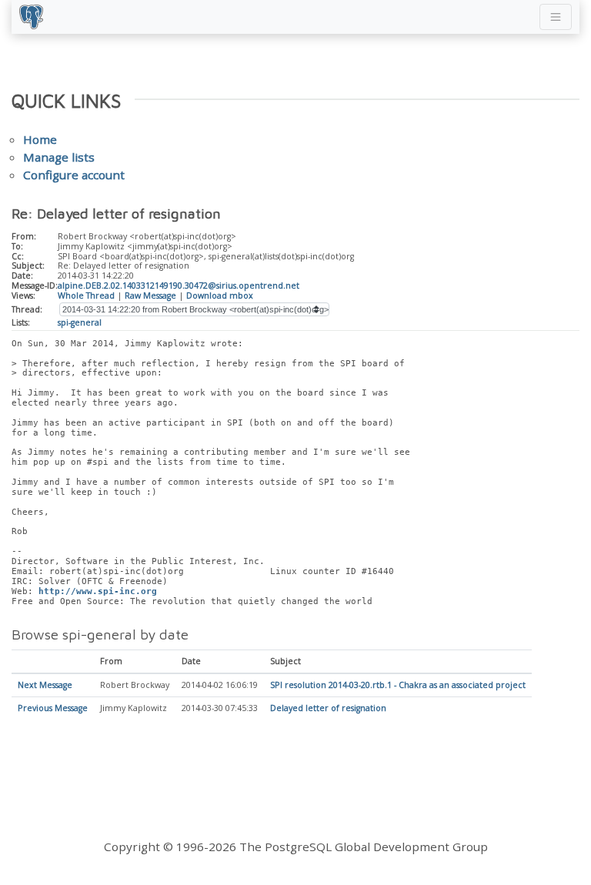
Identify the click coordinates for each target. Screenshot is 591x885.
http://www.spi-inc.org (97, 591)
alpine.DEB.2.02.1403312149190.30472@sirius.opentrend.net (178, 285)
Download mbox (219, 295)
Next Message (45, 685)
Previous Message (53, 708)
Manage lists (59, 157)
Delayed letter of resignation (328, 708)
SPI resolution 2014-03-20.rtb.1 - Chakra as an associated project (398, 685)
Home (40, 139)
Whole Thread (86, 295)
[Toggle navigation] (555, 17)
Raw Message (150, 295)
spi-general (80, 322)
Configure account (74, 174)
